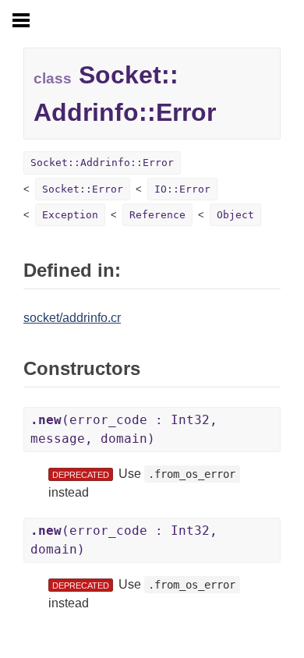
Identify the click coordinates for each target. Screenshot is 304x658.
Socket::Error (82, 189)
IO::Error (182, 189)
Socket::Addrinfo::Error (102, 162)
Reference (157, 215)
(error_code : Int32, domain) (123, 540)
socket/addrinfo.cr (72, 317)
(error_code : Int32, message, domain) (123, 429)
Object (235, 215)
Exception (70, 215)
